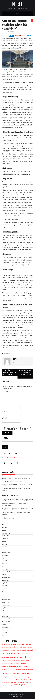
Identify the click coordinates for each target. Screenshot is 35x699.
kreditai (16, 663)
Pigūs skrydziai (11, 677)
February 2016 (6, 572)
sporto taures (11, 679)
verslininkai (27, 682)
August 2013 (5, 630)
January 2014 (5, 616)
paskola (18, 670)
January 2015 (5, 596)
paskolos (7, 673)
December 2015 (6, 577)
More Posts (16, 362)
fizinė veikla (6, 653)
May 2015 (4, 588)
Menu (17, 13)
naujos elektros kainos (11, 669)
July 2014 (4, 608)
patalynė (5, 677)
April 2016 (4, 566)
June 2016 (4, 560)
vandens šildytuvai (5, 682)
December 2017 (6, 533)
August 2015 (5, 580)
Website (4, 418)
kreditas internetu (23, 667)
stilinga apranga (25, 679)
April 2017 (4, 549)
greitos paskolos (20, 657)
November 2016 (6, 552)
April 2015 (4, 591)
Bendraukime (7, 353)
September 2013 (6, 627)
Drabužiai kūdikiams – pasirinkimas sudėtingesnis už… (16, 478)
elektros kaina (14, 650)
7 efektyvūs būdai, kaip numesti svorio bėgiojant (16, 501)
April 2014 (4, 610)
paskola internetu (27, 670)
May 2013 (4, 635)
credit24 (13, 647)
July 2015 (4, 583)
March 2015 (5, 594)
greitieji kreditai (7, 657)
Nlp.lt (17, 4)
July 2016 (4, 558)
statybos (17, 679)
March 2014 (5, 613)
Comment (5, 391)
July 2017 (4, 541)
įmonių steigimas (19, 685)
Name (4, 404)
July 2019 (4, 527)
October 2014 (5, 602)
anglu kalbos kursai (16, 644)
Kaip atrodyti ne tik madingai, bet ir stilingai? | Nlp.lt (15, 508)
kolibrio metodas (25, 660)
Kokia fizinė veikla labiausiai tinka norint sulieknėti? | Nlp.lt (17, 499)
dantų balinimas (24, 647)
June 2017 (4, 544)
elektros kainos (23, 650)
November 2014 (6, 599)
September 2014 (6, 605)
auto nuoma (6, 647)
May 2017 (4, 547)
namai (4, 670)
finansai (29, 650)
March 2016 (5, 569)
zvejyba (3, 684)
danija (17, 647)
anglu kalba (6, 644)
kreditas (12, 667)
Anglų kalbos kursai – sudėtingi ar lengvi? (13, 481)
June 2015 (4, 585)
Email (4, 411)
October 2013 (5, 624)
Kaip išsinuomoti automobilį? (9, 476)
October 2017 (5, 536)
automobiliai (27, 644)
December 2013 (6, 619)
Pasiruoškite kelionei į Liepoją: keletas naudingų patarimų (25, 373)
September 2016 (6, 555)
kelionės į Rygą (19, 660)
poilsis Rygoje (17, 677)
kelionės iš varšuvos (8, 660)
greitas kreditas (26, 653)
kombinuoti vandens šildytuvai (8, 663)
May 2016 (4, 563)
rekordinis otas (24, 677)
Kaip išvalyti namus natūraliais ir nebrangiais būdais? (9, 373)
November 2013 (6, 621)
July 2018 (4, 530)
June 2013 (4, 632)
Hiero (13, 696)
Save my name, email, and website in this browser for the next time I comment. (16, 428)
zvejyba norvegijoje (9, 684)
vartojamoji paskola (16, 682)
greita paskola (15, 653)
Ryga (28, 677)
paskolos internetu (20, 673)
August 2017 (5, 538)
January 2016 (5, 574)
